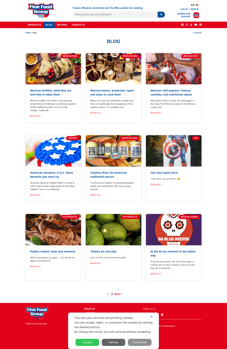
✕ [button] (151, 316)
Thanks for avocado (103, 251)
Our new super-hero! (164, 172)
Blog (49, 24)
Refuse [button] (113, 342)
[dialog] (113, 331)
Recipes (62, 24)
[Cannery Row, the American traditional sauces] (113, 165)
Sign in (194, 9)
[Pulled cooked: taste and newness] (53, 244)
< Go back (197, 33)
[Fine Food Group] (41, 16)
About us (89, 308)
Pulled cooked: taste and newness (52, 251)
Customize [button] (140, 342)
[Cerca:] (115, 14)
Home (28, 33)
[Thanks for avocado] (113, 244)
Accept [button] (87, 342)
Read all (35, 116)
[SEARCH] (161, 15)
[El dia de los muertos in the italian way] (174, 244)
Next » (118, 294)
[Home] (37, 318)
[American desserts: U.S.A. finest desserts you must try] (53, 165)
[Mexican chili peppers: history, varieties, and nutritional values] (174, 83)
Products (34, 24)
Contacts (78, 24)
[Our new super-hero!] (174, 165)
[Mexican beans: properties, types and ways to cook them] (113, 83)
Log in (184, 9)
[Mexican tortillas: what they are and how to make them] (53, 83)
